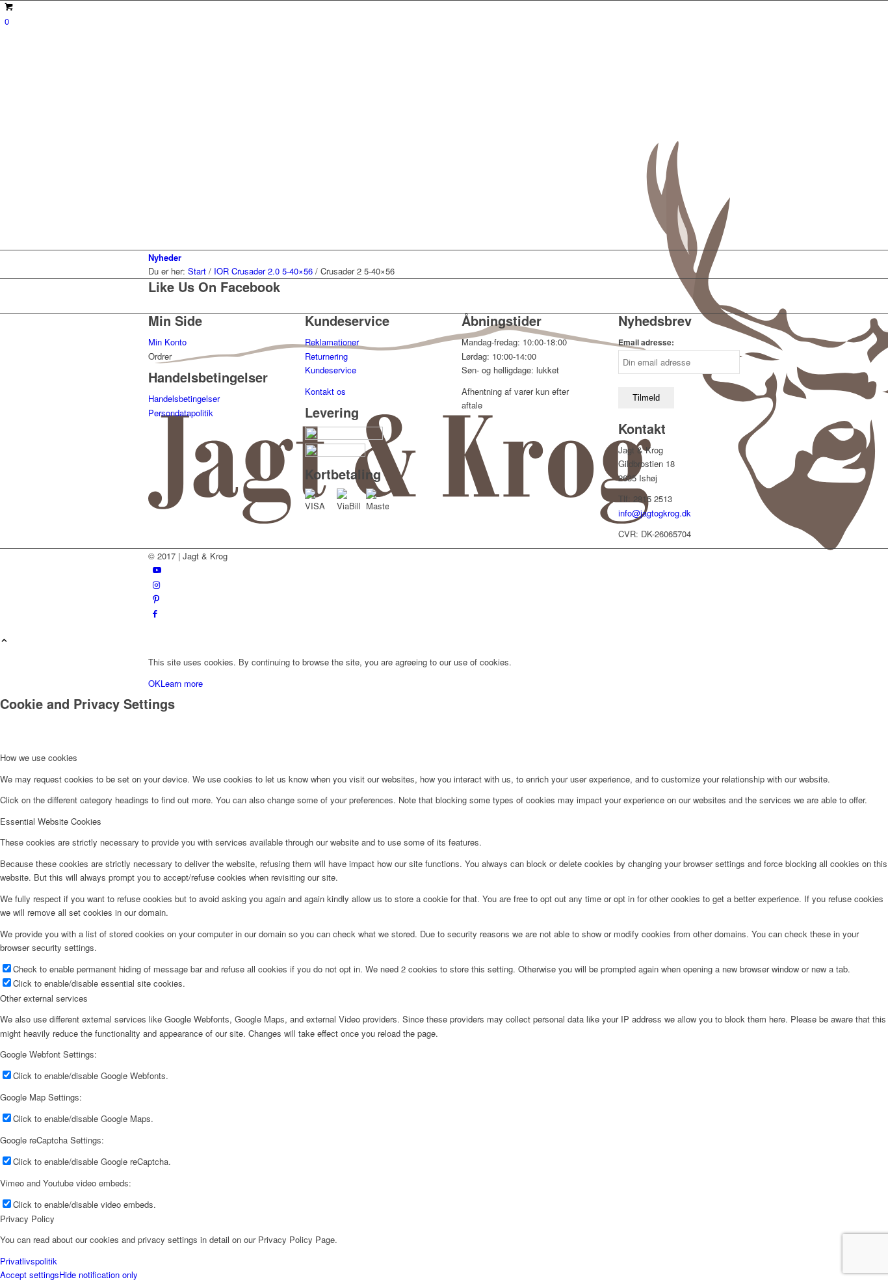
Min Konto (167, 342)
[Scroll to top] (4, 641)
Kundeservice (330, 370)
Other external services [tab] (44, 998)
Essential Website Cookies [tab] (50, 821)
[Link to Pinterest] (156, 599)
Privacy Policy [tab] (27, 1218)
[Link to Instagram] (156, 584)
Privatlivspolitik (28, 1261)
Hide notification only (98, 1274)
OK (154, 683)
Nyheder (164, 257)
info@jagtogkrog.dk (654, 513)
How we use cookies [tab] (38, 757)
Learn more (182, 683)
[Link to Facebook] (155, 613)
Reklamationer (332, 342)
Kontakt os (325, 391)
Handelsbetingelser (184, 398)
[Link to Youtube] (157, 569)
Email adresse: (646, 342)
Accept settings (29, 1274)
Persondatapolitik (180, 413)
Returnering (326, 356)
